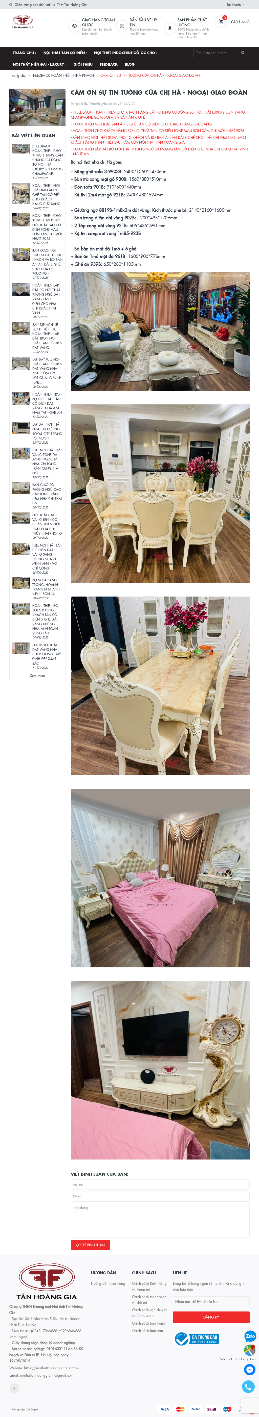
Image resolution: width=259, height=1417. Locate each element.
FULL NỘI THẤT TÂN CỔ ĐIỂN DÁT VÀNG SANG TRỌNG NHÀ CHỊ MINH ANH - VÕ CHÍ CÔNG (47, 556)
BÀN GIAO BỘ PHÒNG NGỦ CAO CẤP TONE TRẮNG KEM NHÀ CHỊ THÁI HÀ (47, 493)
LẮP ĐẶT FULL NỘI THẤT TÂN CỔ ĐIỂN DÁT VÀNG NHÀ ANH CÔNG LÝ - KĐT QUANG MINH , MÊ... (47, 370)
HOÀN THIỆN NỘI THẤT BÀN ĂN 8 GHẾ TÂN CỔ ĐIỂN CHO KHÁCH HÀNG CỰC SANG (142, 123)
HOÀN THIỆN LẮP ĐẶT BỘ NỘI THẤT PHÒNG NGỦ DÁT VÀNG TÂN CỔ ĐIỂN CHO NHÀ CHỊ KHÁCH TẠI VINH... (46, 299)
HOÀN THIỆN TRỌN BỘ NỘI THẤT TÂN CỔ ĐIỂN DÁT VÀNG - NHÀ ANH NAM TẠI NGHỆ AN (47, 403)
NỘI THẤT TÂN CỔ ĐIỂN (65, 52)
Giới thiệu (83, 64)
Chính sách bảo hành (148, 1323)
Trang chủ (24, 52)
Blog (130, 64)
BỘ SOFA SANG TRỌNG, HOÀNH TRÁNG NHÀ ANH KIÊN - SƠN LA (46, 586)
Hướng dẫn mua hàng (108, 1283)
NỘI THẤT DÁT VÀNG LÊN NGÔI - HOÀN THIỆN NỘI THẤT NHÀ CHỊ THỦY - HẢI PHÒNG (47, 523)
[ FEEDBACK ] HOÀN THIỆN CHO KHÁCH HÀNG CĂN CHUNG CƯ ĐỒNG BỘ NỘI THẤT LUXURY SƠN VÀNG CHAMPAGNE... (47, 160)
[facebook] (14, 1388)
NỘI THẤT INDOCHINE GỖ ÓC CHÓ (125, 52)
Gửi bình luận (92, 1244)
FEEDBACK (109, 64)
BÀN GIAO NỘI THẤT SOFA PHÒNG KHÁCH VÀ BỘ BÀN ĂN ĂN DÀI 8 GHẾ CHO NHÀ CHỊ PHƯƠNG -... (47, 261)
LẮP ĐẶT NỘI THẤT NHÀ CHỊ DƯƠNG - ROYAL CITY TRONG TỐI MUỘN (47, 431)
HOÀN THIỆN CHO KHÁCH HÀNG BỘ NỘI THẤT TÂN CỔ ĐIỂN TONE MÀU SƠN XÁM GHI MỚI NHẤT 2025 (158, 130)
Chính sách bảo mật (147, 1330)
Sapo (34, 1409)
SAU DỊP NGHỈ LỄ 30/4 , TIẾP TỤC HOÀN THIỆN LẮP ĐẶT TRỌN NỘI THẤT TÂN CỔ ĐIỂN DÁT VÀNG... (47, 336)
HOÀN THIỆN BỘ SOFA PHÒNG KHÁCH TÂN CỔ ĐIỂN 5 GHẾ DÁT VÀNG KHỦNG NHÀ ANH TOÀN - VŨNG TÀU (46, 619)
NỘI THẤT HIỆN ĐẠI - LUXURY (39, 64)
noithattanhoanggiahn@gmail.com (47, 1375)
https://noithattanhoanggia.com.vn (51, 1367)
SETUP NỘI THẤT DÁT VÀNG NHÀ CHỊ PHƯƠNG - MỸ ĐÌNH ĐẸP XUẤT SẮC (46, 653)
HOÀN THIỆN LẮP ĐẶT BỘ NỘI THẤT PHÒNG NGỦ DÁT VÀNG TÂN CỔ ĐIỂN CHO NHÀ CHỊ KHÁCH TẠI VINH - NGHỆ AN (159, 151)
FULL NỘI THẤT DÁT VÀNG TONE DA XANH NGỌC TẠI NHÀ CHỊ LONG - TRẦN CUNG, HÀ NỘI (47, 461)
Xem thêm (37, 675)
